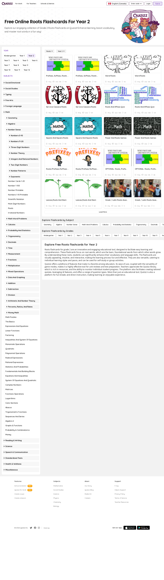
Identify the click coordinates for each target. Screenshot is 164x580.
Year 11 (17, 70)
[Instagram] (39, 528)
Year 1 (22, 56)
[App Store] (130, 528)
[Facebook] (35, 528)
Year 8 (16, 65)
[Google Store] (143, 528)
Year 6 (34, 60)
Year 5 (25, 60)
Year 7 (7, 65)
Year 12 (27, 70)
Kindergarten (10, 56)
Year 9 (25, 65)
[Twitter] (31, 528)
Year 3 (6, 60)
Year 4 (16, 60)
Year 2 (31, 56)
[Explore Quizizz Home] (7, 3)
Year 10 (7, 70)
